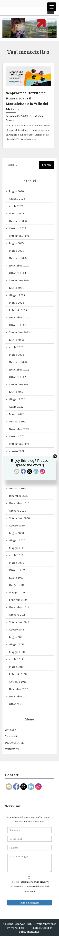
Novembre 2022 (19, 369)
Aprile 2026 (16, 206)
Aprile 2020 (16, 555)
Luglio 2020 (16, 533)
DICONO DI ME (15, 742)
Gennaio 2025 (18, 258)
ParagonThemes (29, 931)
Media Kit (11, 736)
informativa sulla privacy (34, 881)
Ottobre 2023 (17, 325)
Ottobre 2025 (17, 228)
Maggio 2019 (17, 592)
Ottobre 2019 (17, 570)
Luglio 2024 (16, 287)
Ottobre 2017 (17, 703)
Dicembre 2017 (18, 689)
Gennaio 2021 (17, 488)
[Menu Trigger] (51, 6)
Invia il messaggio (29, 902)
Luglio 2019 (16, 577)
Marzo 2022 (16, 414)
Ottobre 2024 (17, 272)
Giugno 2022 (17, 399)
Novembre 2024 (19, 265)
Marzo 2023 (16, 354)
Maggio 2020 (17, 547)
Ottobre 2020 (17, 510)
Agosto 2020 (17, 525)
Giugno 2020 (17, 540)
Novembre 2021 (19, 429)
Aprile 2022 (16, 406)
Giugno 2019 (17, 585)
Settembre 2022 (19, 384)
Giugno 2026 (17, 198)
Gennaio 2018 (17, 681)
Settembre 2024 (19, 280)
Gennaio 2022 (18, 421)
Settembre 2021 (19, 443)
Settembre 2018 (19, 622)
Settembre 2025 (19, 235)
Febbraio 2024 (18, 310)
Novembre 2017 (19, 696)
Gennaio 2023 (18, 362)
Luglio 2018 (16, 637)
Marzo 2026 (16, 213)
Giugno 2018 (16, 644)
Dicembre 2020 (19, 495)
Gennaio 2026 (18, 221)
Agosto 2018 (16, 629)
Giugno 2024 (17, 295)
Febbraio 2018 (18, 674)
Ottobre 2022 (17, 377)
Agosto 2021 (16, 451)
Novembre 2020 (19, 503)
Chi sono (10, 729)
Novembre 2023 (19, 317)
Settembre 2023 (19, 332)
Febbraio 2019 (18, 599)
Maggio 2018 (17, 652)
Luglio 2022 (16, 391)
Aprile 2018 (16, 659)
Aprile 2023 (16, 347)
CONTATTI (12, 749)
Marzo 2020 (16, 562)
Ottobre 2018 (17, 614)
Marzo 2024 (16, 302)
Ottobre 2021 (17, 436)
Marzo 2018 (16, 666)
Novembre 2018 (19, 607)
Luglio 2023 (16, 339)
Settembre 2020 (19, 518)
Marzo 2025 (16, 250)
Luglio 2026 (16, 191)
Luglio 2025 (16, 243)
